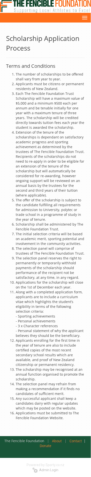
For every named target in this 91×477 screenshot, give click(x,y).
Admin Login (48, 470)
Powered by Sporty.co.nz (45, 465)
